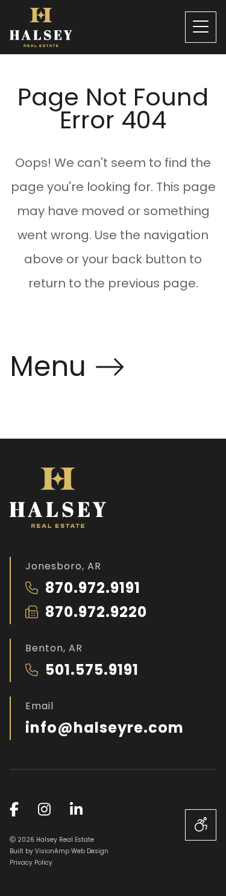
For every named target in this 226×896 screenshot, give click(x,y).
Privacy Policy (31, 862)
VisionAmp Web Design (71, 851)
